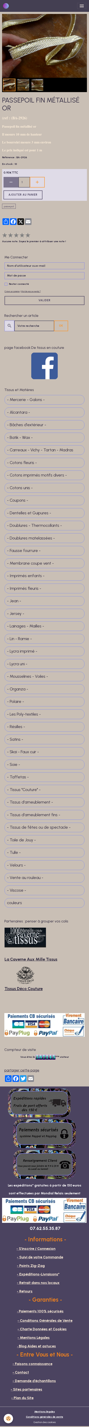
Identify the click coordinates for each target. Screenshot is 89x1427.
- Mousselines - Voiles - (27, 676)
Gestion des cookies (45, 1422)
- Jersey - (15, 613)
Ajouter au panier (22, 194)
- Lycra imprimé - (22, 651)
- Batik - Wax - (20, 437)
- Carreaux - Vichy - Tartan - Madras (40, 450)
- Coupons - (17, 500)
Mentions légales (44, 1411)
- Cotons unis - (20, 487)
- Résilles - (16, 726)
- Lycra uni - (17, 664)
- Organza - (17, 689)
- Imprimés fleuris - (24, 588)
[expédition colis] (39, 1102)
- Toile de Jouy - (21, 840)
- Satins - (15, 739)
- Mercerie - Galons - (26, 399)
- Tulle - (14, 852)
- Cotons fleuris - (22, 462)
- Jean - (14, 601)
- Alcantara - (18, 412)
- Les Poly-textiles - (24, 714)
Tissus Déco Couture (24, 988)
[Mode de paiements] (44, 1133)
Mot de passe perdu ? (31, 291)
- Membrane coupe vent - (30, 563)
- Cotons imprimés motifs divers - (37, 475)
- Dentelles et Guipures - (29, 513)
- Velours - (16, 865)
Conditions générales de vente (44, 1416)
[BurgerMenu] (81, 6)
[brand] (6, 6)
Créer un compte (12, 291)
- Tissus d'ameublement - (30, 802)
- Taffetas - (18, 777)
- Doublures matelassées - (31, 538)
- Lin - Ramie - (19, 638)
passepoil (9, 206)
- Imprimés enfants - (25, 575)
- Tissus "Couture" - (24, 789)
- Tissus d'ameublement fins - (33, 814)
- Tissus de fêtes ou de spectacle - (39, 827)
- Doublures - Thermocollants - (34, 525)
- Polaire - (15, 701)
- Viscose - (16, 890)
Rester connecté (19, 283)
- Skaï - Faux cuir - (23, 751)
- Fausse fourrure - (24, 550)
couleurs (14, 902)
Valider (44, 300)
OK (61, 325)
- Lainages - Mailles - (25, 626)
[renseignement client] (44, 1164)
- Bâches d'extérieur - (26, 424)
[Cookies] (8, 1418)
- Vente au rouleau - (25, 877)
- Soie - (13, 764)
